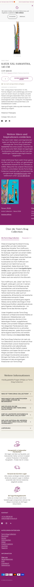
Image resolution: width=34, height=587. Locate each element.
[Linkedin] (12, 523)
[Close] (32, 6)
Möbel (3, 542)
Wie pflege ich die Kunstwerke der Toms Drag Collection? (13, 407)
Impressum (5, 563)
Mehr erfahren (20, 13)
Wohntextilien (6, 540)
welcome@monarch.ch (9, 518)
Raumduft (4, 536)
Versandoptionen (7, 559)
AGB (2, 561)
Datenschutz (5, 565)
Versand (9, 73)
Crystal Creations (7, 544)
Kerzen (3, 538)
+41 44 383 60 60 (23, 176)
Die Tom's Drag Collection (10, 238)
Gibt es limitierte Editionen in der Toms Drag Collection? (14, 414)
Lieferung (5, 428)
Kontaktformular (20, 173)
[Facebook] (3, 523)
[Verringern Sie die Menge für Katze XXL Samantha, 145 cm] (2, 79)
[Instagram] (8, 523)
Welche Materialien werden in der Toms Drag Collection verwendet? (14, 422)
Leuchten (4, 546)
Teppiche (4, 548)
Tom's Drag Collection (8, 534)
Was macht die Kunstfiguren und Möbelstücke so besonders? (14, 400)
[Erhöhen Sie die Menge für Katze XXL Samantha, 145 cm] (7, 79)
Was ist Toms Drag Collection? (15, 394)
